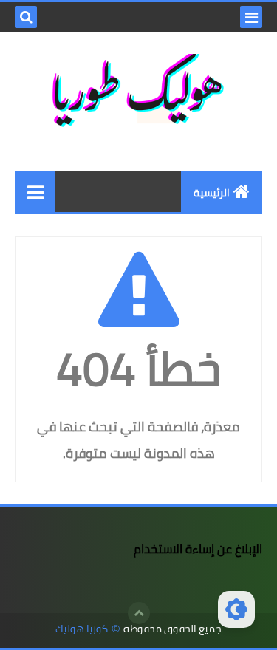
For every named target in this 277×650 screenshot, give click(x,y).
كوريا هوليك (81, 629)
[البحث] (26, 17)
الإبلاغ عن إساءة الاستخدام (198, 549)
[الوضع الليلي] (236, 609)
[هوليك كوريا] (35, 191)
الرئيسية (212, 192)
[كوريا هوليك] (138, 90)
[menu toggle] (251, 17)
